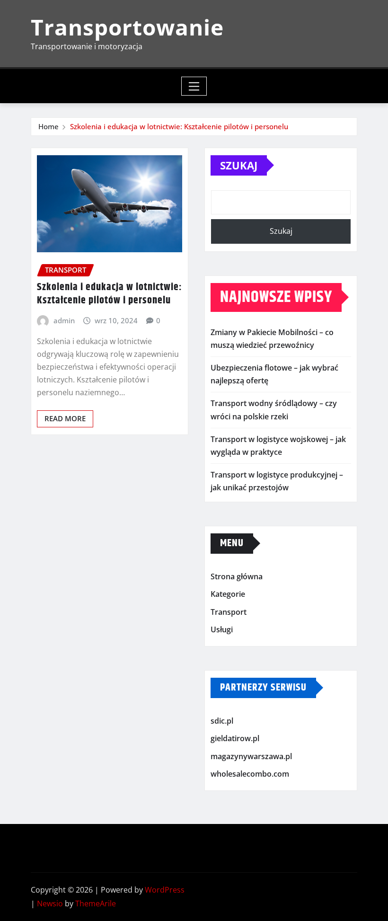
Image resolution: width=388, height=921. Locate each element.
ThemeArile (95, 903)
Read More (65, 418)
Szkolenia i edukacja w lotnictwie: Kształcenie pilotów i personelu (179, 126)
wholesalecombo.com (250, 774)
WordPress (165, 890)
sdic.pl (222, 721)
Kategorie (228, 594)
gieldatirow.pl (235, 739)
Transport (229, 612)
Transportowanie (127, 27)
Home (48, 126)
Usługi (222, 629)
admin (64, 320)
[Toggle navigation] (194, 86)
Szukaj (238, 165)
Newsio (50, 903)
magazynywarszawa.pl (251, 756)
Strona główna (237, 576)
